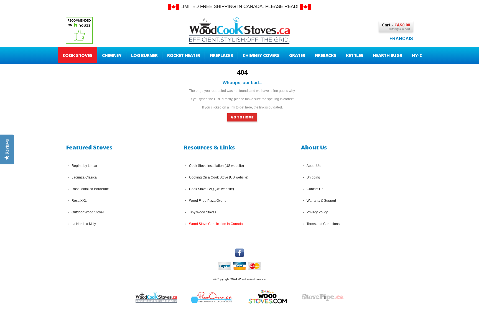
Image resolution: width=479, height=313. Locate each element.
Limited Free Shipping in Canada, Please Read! (239, 6)
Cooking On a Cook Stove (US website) (218, 177)
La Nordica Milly (84, 224)
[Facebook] (239, 251)
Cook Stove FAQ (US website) (211, 189)
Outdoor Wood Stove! (88, 212)
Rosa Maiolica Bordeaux (90, 189)
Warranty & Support (321, 201)
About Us (313, 166)
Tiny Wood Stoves (202, 212)
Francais (401, 38)
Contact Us (315, 189)
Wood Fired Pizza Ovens (207, 201)
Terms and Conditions (323, 224)
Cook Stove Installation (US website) (216, 166)
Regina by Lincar (84, 166)
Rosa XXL (79, 201)
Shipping (313, 177)
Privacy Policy (317, 212)
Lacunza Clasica (84, 177)
